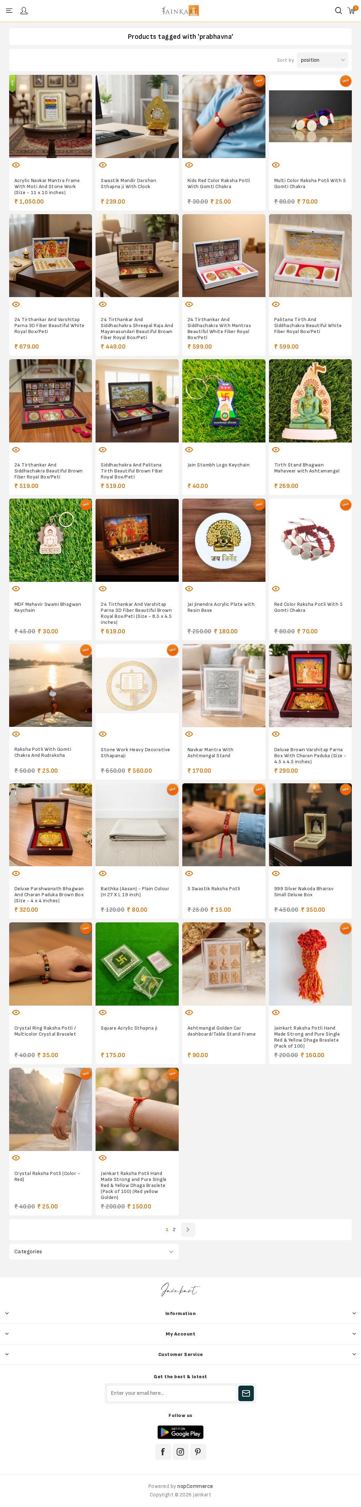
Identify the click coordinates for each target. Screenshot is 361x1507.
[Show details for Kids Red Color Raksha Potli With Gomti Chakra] (223, 116)
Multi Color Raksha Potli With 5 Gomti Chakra (310, 183)
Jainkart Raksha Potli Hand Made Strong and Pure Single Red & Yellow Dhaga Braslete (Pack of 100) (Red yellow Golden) (134, 1185)
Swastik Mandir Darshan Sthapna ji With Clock (128, 183)
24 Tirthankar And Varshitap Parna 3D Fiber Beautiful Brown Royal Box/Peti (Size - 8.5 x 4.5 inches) (136, 613)
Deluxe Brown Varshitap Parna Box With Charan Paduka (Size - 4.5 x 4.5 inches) (310, 756)
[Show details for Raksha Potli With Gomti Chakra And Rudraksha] (50, 685)
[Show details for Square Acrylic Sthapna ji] (137, 964)
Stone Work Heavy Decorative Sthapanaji (135, 753)
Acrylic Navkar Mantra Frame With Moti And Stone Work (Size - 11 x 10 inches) (47, 186)
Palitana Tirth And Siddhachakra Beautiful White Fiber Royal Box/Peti (308, 325)
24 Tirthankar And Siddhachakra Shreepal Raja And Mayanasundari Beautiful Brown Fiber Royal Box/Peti (137, 328)
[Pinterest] (198, 1452)
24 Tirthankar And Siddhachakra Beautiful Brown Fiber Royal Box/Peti (48, 471)
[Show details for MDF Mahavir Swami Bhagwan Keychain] (50, 540)
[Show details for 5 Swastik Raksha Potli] (223, 825)
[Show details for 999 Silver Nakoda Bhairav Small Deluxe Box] (310, 825)
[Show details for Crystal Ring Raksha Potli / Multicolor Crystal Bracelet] (50, 964)
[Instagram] (181, 1452)
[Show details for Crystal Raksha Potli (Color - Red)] (50, 1109)
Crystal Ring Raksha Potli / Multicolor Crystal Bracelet (45, 1031)
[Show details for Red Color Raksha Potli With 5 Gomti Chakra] (310, 540)
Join (246, 1393)
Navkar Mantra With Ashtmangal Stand (211, 753)
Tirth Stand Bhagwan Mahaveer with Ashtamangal (307, 468)
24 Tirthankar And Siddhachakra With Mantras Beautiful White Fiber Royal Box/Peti (219, 328)
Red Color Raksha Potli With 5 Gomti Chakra (308, 607)
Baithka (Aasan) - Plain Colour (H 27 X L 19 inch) (135, 892)
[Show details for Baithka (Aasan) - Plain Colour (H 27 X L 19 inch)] (137, 825)
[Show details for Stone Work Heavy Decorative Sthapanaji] (137, 685)
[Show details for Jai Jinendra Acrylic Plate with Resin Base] (223, 540)
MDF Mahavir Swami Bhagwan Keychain (47, 607)
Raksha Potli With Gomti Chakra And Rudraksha (43, 752)
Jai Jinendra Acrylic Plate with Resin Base (221, 607)
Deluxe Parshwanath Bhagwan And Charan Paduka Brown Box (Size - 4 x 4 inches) (49, 895)
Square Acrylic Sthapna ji (129, 1028)
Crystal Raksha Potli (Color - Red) (47, 1176)
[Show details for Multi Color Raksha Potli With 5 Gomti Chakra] (310, 116)
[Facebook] (163, 1452)
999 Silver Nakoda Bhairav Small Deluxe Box (304, 892)
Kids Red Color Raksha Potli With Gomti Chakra (219, 183)
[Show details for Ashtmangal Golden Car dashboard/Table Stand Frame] (223, 964)
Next (188, 1230)
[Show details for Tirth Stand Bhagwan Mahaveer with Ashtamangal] (310, 400)
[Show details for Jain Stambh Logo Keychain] (223, 400)
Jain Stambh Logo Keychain (219, 465)
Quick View (16, 165)
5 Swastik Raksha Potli (214, 889)
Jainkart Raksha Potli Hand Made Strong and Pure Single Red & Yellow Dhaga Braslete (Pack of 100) (307, 1037)
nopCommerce (195, 1486)
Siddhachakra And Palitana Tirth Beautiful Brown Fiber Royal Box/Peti (132, 471)
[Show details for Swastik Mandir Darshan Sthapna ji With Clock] (137, 116)
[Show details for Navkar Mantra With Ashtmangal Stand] (223, 685)
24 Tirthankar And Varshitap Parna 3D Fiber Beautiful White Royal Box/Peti (49, 325)
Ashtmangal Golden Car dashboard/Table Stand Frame (222, 1031)
